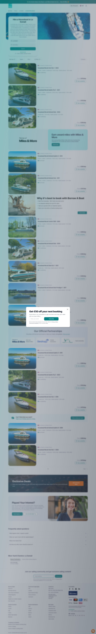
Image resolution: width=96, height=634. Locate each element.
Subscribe (51, 318)
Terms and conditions (33, 323)
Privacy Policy (55, 321)
